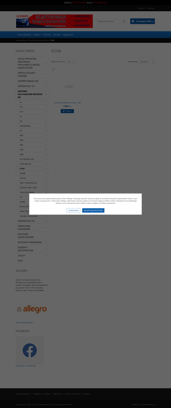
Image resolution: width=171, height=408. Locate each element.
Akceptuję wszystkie (93, 210)
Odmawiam (73, 210)
